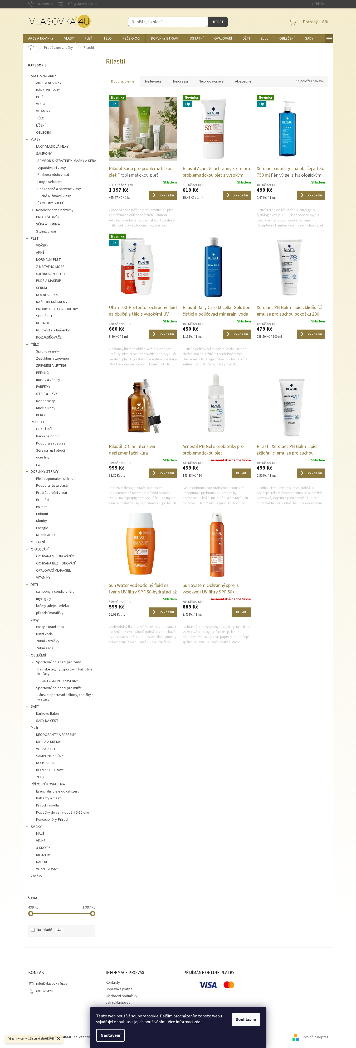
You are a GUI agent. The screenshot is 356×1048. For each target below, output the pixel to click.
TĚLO (40, 118)
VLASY (41, 104)
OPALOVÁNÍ (39, 549)
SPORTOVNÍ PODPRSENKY (57, 681)
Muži (34, 727)
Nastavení (110, 1035)
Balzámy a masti (48, 798)
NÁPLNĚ (42, 862)
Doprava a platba (119, 989)
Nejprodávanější (211, 81)
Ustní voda (44, 634)
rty (38, 464)
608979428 (44, 991)
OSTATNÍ (38, 542)
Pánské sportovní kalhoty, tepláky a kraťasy (65, 697)
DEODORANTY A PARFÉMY (56, 734)
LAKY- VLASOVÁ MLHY (52, 146)
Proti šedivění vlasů (51, 492)
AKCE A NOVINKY (43, 76)
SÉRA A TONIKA (48, 224)
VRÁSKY (42, 245)
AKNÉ (40, 252)
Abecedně (243, 81)
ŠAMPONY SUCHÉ (50, 203)
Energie (42, 528)
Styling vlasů (46, 231)
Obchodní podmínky (121, 996)
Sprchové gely (47, 351)
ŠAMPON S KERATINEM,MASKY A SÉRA (66, 160)
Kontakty (113, 982)
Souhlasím (246, 1019)
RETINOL (43, 323)
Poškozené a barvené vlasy (59, 189)
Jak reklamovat (118, 1002)
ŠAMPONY (44, 153)
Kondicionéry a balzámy (55, 210)
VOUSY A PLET (47, 749)
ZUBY (40, 777)
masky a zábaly (48, 380)
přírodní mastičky (50, 613)
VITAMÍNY (43, 111)
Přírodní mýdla (47, 805)
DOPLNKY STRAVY (50, 770)
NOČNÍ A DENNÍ (47, 295)
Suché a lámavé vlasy (54, 196)
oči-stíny (43, 457)
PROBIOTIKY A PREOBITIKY (57, 309)
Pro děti (42, 500)
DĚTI (34, 584)
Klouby (41, 521)
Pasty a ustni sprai (50, 627)
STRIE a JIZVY (46, 394)
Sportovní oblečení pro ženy (58, 662)
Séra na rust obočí (50, 450)
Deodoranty (45, 401)
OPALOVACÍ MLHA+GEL (53, 570)
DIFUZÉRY (43, 855)
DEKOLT (42, 415)
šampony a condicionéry (55, 591)
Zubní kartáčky (47, 641)
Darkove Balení (48, 713)
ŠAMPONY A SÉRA (50, 756)
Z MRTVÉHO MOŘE (50, 266)
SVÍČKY (36, 826)
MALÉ (40, 833)
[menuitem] (41, 38)
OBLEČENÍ (43, 132)
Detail (241, 473)
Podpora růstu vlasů (53, 174)
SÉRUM (41, 288)
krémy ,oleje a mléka (52, 605)
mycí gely (43, 598)
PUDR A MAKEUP (48, 280)
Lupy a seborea (49, 182)
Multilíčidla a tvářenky (53, 330)
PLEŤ (40, 97)
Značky (36, 876)
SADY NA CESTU (48, 720)
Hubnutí (42, 514)
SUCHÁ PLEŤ (45, 316)
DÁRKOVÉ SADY (48, 90)
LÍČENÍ (40, 125)
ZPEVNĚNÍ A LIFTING (51, 365)
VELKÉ (40, 840)
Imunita (41, 507)
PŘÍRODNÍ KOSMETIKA (48, 784)
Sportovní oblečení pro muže (59, 688)
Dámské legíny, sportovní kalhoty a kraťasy (64, 672)
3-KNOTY (43, 848)
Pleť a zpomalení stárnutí (55, 478)
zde (197, 1022)
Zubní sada (44, 648)
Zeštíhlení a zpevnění (53, 358)
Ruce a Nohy (45, 408)
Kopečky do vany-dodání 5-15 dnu (62, 812)
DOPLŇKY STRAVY (44, 471)
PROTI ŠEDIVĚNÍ (48, 217)
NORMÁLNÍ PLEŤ (48, 259)
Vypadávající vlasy (51, 168)
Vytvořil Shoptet (315, 1037)
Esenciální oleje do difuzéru (57, 791)
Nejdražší (180, 81)
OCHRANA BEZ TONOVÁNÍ (56, 563)
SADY (35, 706)
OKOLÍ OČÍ (44, 429)
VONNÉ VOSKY (47, 869)
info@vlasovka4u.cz (51, 983)
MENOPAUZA (46, 535)
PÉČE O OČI (39, 422)
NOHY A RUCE (46, 763)
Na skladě (49, 930)
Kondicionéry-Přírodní (53, 819)
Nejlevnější (153, 81)
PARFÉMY (43, 386)
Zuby (35, 620)
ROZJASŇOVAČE (49, 337)
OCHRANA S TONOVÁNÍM (55, 556)
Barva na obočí (47, 436)
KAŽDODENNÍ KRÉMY (51, 302)
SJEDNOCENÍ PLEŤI (50, 274)
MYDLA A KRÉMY (48, 742)
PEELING (42, 372)
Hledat (218, 22)
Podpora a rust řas (50, 443)
